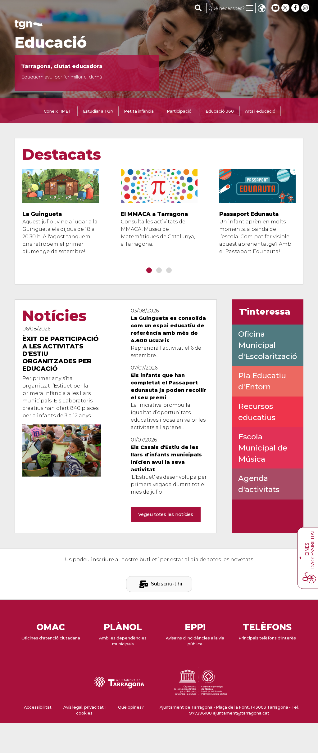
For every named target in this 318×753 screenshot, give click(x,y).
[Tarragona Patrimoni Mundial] (200, 695)
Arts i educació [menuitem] (260, 111)
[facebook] (296, 7)
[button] (261, 8)
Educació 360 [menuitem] (220, 111)
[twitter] (286, 7)
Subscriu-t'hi (166, 584)
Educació (51, 43)
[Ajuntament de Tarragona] (29, 26)
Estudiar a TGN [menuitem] (98, 111)
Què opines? (131, 707)
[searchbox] (198, 7)
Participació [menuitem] (179, 111)
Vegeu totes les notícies (165, 514)
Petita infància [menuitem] (139, 111)
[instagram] (306, 7)
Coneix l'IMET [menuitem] (57, 111)
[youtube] (275, 7)
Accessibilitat (38, 707)
